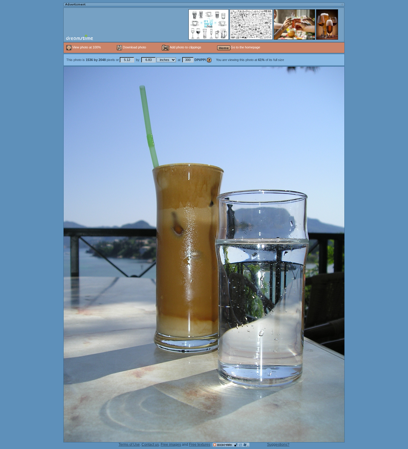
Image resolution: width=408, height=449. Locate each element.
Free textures (199, 444)
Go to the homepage (245, 47)
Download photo (134, 47)
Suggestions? (278, 444)
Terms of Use (129, 444)
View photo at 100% (86, 47)
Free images (171, 444)
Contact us (150, 444)
